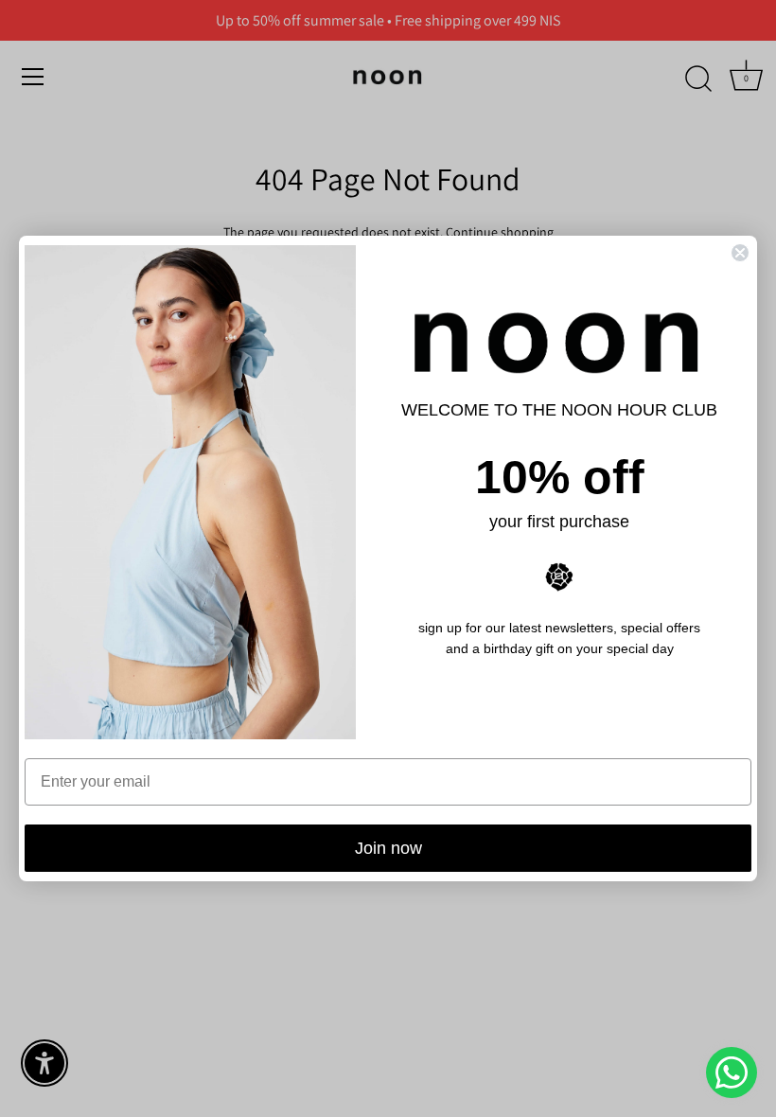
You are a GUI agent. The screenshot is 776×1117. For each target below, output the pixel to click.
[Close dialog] (740, 252)
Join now (388, 848)
